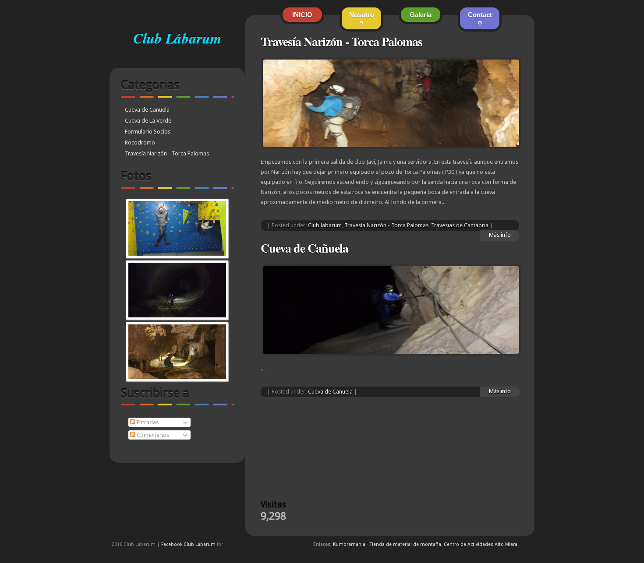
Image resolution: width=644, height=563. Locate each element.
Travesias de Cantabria (459, 225)
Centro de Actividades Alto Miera (480, 544)
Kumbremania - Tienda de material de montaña (387, 544)
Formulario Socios (147, 131)
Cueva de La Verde (148, 120)
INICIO (302, 14)
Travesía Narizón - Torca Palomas (167, 153)
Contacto (480, 18)
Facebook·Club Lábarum (188, 544)
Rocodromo (140, 142)
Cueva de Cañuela (147, 109)
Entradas (147, 422)
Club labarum (325, 225)
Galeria (421, 14)
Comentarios (152, 435)
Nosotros (361, 18)
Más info (500, 391)
